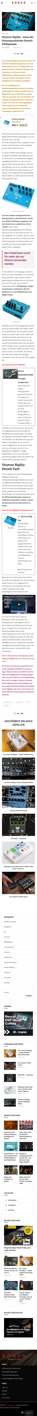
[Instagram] (22, 1412)
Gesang (6, 983)
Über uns (5, 1387)
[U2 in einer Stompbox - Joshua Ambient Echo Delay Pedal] (18, 741)
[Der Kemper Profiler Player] (18, 883)
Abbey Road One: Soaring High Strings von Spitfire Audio (25, 1180)
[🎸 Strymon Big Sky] (18, 544)
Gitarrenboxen (9, 947)
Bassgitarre (8, 927)
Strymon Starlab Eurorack (18, 810)
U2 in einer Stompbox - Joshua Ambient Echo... (18, 754)
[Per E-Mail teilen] (22, 54)
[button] (18, 1338)
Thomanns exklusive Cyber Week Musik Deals (10, 1295)
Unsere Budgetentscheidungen (12, 1378)
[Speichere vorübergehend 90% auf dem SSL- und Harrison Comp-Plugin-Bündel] (26, 1146)
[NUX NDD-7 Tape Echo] (18, 825)
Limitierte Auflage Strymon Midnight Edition (18, 782)
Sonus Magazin (10, 1405)
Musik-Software (9, 967)
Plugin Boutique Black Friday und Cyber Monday (17, 1249)
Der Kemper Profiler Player (18, 897)
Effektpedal (19, 702)
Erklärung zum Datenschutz (11, 1368)
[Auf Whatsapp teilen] (20, 54)
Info (4, 1364)
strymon (5, 705)
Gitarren (7, 952)
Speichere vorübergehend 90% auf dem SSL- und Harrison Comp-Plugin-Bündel (26, 1158)
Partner (4, 1394)
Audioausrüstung (10, 922)
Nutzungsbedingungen (9, 1371)
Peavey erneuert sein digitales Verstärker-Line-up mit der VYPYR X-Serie (25, 1297)
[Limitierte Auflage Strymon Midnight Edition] (18, 769)
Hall (27, 702)
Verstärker (7, 978)
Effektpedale (8, 942)
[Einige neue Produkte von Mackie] (11, 1170)
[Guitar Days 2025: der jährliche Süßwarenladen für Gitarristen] (26, 1125)
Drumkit (7, 937)
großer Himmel (8, 702)
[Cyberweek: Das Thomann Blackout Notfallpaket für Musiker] (11, 1125)
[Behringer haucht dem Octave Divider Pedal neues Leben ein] (18, 853)
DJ (5, 932)
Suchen (6, 992)
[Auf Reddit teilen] (18, 54)
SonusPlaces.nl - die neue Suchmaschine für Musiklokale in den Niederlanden (11, 1157)
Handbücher (8, 957)
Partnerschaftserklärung (10, 1375)
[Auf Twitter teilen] (15, 54)
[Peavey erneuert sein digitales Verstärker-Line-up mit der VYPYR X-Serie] (26, 1285)
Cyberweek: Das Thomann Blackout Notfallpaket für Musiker (10, 1135)
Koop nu (23, 125)
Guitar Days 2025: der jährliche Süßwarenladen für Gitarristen (25, 1135)
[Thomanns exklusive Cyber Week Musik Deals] (11, 1285)
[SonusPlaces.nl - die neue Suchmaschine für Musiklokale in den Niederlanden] (11, 1146)
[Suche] (35, 3)
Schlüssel (7, 972)
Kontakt (4, 1391)
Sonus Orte (6, 1397)
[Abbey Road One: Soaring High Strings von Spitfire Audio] (26, 1170)
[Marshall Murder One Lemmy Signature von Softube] (18, 1327)
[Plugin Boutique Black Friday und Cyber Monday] (18, 1235)
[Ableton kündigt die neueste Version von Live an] (11, 1261)
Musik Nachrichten (10, 962)
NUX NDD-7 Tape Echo (18, 838)
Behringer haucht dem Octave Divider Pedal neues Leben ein (25, 1089)
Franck (7, 47)
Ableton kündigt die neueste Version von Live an (11, 1271)
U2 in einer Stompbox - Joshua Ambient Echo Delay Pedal (25, 1053)
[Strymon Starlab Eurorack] (18, 797)
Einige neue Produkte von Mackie (8, 1179)
